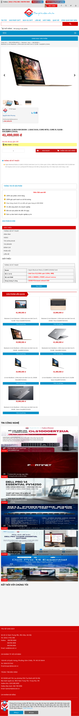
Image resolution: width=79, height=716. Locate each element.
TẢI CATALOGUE (9, 241)
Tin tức (4, 20)
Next (74, 75)
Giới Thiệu (47, 20)
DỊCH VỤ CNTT (28, 20)
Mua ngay (46, 150)
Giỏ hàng (8, 28)
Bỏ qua (31, 712)
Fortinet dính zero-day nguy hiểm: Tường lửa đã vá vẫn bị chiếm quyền (18, 476)
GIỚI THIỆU (8, 227)
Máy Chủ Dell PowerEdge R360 (17, 526)
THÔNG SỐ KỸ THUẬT (11, 231)
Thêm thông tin (28, 708)
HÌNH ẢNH (7, 234)
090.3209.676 (8, 121)
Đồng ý (16, 712)
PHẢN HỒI (7, 251)
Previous (5, 75)
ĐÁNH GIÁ (7, 247)
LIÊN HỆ (6, 254)
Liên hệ (38, 20)
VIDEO (6, 237)
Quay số (56, 20)
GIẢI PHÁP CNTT (15, 20)
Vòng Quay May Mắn (69, 20)
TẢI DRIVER (8, 244)
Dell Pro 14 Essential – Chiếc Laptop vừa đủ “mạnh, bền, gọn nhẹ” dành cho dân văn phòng (17, 579)
